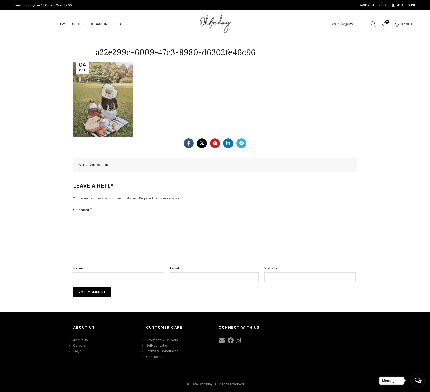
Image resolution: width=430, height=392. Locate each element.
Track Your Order (372, 5)
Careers (79, 345)
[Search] (373, 24)
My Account (405, 5)
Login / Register (342, 24)
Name (78, 268)
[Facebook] (189, 143)
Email (174, 268)
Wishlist (387, 21)
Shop (77, 24)
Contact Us (155, 357)
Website (270, 268)
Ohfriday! (206, 384)
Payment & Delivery (162, 340)
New (61, 24)
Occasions (100, 24)
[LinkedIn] (228, 143)
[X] (202, 143)
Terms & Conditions (162, 351)
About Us (80, 340)
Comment (82, 209)
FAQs (77, 351)
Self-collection (157, 345)
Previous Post (96, 165)
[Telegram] (241, 143)
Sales (122, 24)
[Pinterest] (215, 143)
